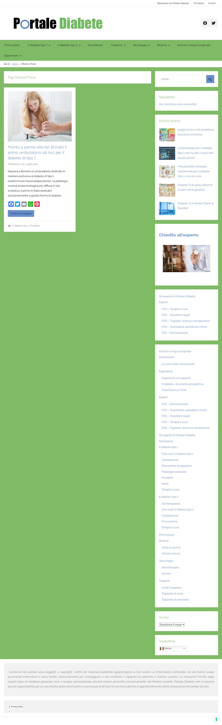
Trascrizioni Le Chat (174, 389)
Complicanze (170, 459)
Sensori (166, 573)
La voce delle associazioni (178, 364)
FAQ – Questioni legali (176, 314)
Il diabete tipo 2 (67, 45)
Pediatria (35, 225)
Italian (167, 648)
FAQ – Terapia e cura (175, 309)
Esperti (163, 302)
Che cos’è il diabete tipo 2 (178, 509)
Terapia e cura (170, 489)
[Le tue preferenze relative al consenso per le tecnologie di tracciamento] (216, 719)
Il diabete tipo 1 (37, 45)
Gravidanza (95, 45)
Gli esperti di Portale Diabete (177, 296)
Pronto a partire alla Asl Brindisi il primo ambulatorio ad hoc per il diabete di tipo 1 (37, 152)
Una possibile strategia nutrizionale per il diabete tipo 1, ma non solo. (194, 171)
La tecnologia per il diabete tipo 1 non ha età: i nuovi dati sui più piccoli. (195, 152)
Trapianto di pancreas (175, 599)
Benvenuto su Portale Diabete (173, 3)
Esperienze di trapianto (176, 378)
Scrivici (212, 3)
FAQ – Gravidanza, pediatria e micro (184, 326)
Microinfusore (170, 567)
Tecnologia (140, 45)
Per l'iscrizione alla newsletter (178, 104)
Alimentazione (171, 503)
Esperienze (11, 55)
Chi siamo (198, 3)
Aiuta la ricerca (171, 547)
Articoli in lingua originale (193, 45)
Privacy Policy (17, 706)
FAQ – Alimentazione (175, 332)
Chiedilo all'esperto (179, 234)
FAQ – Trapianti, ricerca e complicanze (186, 320)
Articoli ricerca (171, 553)
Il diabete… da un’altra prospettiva (182, 384)
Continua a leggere (21, 213)
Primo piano (12, 45)
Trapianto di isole (172, 593)
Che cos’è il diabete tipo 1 (177, 453)
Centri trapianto (172, 587)
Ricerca (162, 45)
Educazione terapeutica (177, 465)
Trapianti (116, 45)
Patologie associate (174, 471)
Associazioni (166, 357)
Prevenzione (170, 521)
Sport (165, 483)
